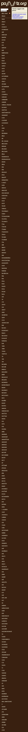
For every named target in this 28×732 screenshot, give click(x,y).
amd (3, 32)
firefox (4, 219)
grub (3, 265)
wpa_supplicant (7, 701)
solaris (4, 566)
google (4, 252)
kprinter (4, 335)
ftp (3, 242)
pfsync (4, 468)
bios (3, 60)
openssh (4, 442)
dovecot (4, 172)
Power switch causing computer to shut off (17, 17)
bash (3, 55)
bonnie (4, 63)
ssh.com (4, 597)
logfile (4, 354)
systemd (4, 629)
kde (3, 325)
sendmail (4, 551)
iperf (3, 309)
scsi (3, 540)
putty (3, 499)
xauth (3, 706)
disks (3, 162)
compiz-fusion (6, 104)
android (4, 34)
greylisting (6, 260)
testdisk (4, 647)
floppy (4, 229)
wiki (3, 691)
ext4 (3, 203)
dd (2, 138)
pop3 (3, 475)
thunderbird (6, 654)
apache (4, 37)
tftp (3, 649)
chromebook (5, 86)
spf (3, 579)
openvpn (4, 447)
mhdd (3, 374)
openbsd (4, 434)
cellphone (5, 76)
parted (4, 452)
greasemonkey (6, 258)
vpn (3, 686)
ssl (3, 600)
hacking (4, 268)
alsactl (4, 27)
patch (3, 457)
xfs (3, 712)
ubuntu (4, 678)
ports (3, 481)
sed (3, 548)
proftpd (4, 491)
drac (3, 174)
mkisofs (4, 379)
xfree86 (4, 709)
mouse (3, 387)
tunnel (4, 675)
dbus (3, 136)
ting (3, 660)
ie (2, 299)
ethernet (4, 195)
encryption (5, 193)
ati (3, 45)
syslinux (4, 623)
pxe (3, 501)
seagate (4, 543)
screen (4, 538)
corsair (4, 107)
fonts (3, 234)
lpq (3, 359)
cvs (3, 130)
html (3, 283)
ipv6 (3, 317)
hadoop (4, 270)
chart (3, 81)
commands (4, 99)
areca (3, 40)
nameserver (5, 411)
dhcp (3, 154)
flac (3, 224)
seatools (4, 545)
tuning (4, 673)
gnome (3, 250)
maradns (4, 364)
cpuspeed (4, 115)
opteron (4, 450)
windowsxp (5, 696)
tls (3, 662)
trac (3, 670)
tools (3, 665)
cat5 (3, 71)
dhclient (4, 151)
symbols (4, 621)
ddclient (4, 143)
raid (3, 512)
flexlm (4, 226)
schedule (4, 535)
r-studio (4, 509)
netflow (4, 416)
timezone (4, 657)
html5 (3, 286)
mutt (3, 398)
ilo (3, 302)
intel (3, 304)
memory (4, 369)
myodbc (4, 400)
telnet (4, 641)
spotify (4, 582)
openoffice (5, 439)
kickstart (5, 330)
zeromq (4, 725)
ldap (3, 348)
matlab (4, 366)
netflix (4, 413)
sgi (3, 553)
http (3, 289)
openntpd (4, 437)
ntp (3, 426)
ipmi (3, 312)
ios (3, 307)
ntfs (3, 424)
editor (4, 187)
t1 (2, 634)
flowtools (5, 232)
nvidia (4, 429)
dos (3, 169)
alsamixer (5, 29)
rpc (3, 522)
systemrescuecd (7, 631)
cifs (3, 89)
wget (3, 688)
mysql (3, 403)
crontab (4, 120)
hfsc (3, 281)
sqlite (4, 587)
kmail (3, 333)
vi (2, 683)
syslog (4, 626)
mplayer (4, 392)
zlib (3, 730)
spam (3, 574)
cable (3, 66)
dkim (3, 164)
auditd (4, 47)
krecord (4, 338)
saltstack (5, 530)
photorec (4, 470)
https (3, 291)
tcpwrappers (6, 639)
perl (3, 460)
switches (4, 618)
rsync (3, 525)
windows (4, 693)
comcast (4, 97)
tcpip (3, 636)
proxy (3, 494)
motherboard (6, 385)
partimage (5, 455)
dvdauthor (5, 180)
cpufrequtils (6, 112)
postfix (4, 483)
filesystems (6, 216)
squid (3, 590)
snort (3, 564)
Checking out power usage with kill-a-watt (19, 14)
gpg (3, 255)
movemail (4, 390)
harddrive (5, 273)
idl (3, 296)
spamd (3, 577)
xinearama (5, 714)
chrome (4, 84)
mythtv (4, 405)
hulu (3, 294)
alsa (3, 24)
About (3, 16)
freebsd (4, 239)
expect (4, 198)
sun (3, 613)
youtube (4, 719)
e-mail (4, 182)
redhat (4, 517)
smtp (3, 561)
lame (3, 346)
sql (3, 584)
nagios (4, 408)
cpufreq (4, 110)
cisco (3, 91)
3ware (3, 21)
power (3, 486)
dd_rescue (5, 141)
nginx (3, 418)
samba (3, 533)
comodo (4, 102)
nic (3, 421)
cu (2, 125)
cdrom (3, 73)
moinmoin (4, 382)
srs (3, 592)
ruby (3, 527)
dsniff (4, 177)
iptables (4, 315)
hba (3, 276)
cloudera (4, 94)
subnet (4, 605)
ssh (3, 595)
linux (3, 351)
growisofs (5, 263)
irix (3, 320)
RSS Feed (4, 13)
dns (3, 167)
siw (3, 558)
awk (3, 50)
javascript (5, 322)
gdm (3, 245)
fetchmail (5, 211)
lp (2, 356)
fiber (3, 213)
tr (2, 667)
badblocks (5, 53)
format (4, 237)
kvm (3, 343)
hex (3, 278)
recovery (4, 514)
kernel (4, 328)
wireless (4, 699)
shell (3, 556)
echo (3, 185)
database (4, 133)
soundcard (5, 569)
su (2, 603)
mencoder (4, 372)
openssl (4, 444)
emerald (4, 190)
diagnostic (5, 156)
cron (3, 117)
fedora (4, 208)
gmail (3, 247)
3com (3, 19)
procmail (4, 488)
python (4, 504)
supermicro (5, 616)
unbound (4, 680)
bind (3, 58)
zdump (3, 722)
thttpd (4, 652)
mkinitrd (4, 377)
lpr (3, 361)
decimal (4, 149)
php (3, 473)
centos (4, 78)
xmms (3, 717)
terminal (4, 644)
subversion (5, 608)
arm (3, 42)
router (4, 520)
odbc (3, 431)
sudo (3, 610)
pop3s (3, 478)
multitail (5, 395)
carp (3, 68)
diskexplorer (6, 159)
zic (3, 727)
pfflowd (4, 465)
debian (4, 146)
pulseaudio (5, 496)
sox (3, 571)
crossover (5, 123)
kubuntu (4, 341)
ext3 (3, 200)
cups (3, 128)
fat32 (3, 206)
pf (2, 462)
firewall (4, 221)
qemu (3, 507)
